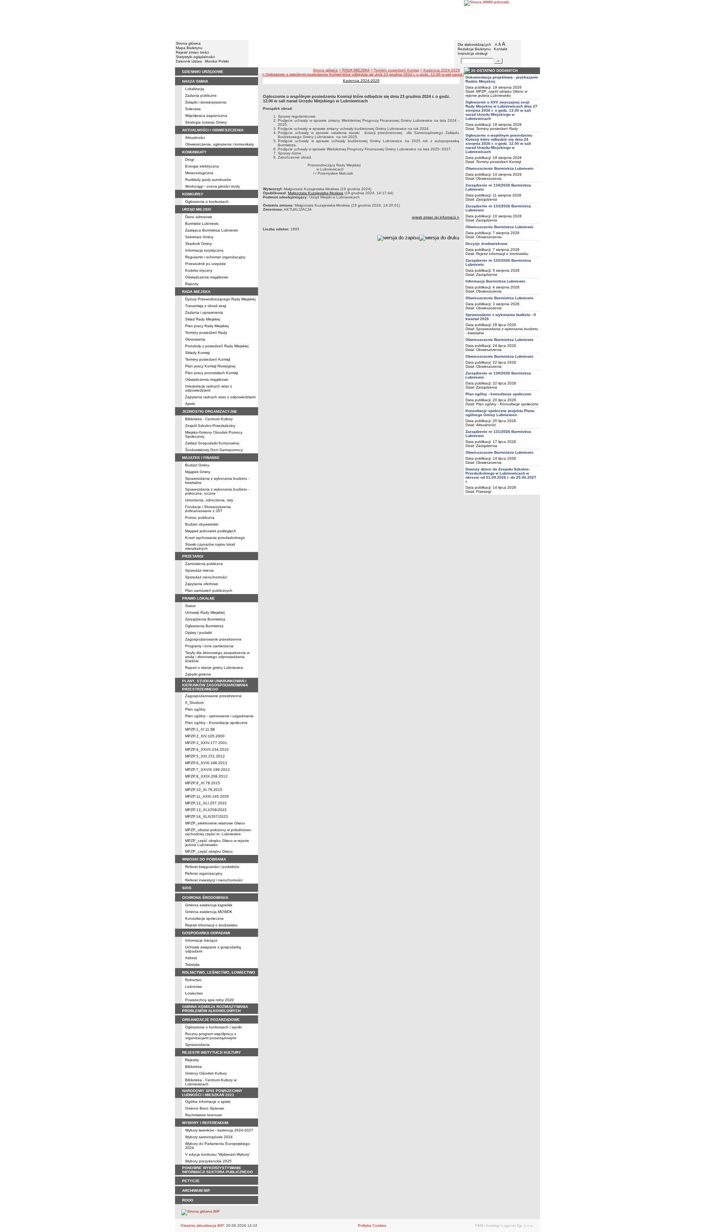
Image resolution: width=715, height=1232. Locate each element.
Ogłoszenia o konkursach (207, 202)
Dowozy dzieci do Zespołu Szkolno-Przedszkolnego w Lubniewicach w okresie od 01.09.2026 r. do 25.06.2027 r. (500, 475)
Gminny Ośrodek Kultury (206, 1073)
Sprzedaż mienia (199, 570)
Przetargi (483, 491)
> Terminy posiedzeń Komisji (395, 70)
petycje (191, 1181)
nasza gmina (195, 81)
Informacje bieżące (201, 940)
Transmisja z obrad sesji (205, 306)
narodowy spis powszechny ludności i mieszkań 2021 (212, 1093)
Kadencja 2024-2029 (361, 81)
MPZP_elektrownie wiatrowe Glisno (215, 823)
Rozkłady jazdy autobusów (208, 180)
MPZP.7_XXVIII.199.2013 (207, 769)
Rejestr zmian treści (192, 52)
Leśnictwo (193, 986)
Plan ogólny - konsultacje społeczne (498, 394)
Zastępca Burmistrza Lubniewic (211, 230)
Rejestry (192, 1060)
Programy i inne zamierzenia (209, 646)
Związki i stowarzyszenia (205, 102)
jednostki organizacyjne (209, 411)
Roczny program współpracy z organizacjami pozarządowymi (210, 1036)
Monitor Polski (217, 61)
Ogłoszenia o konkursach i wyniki (213, 1027)
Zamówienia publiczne (204, 564)
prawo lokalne (198, 598)
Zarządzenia (486, 199)
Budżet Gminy (197, 465)
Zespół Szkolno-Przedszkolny (210, 426)
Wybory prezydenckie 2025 (208, 1161)
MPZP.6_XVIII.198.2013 (206, 763)
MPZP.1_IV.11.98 (200, 729)
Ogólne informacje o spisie (208, 1101)
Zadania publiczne (201, 95)
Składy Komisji (197, 353)
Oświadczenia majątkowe (206, 277)
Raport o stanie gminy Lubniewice (214, 668)
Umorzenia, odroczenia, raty (209, 500)
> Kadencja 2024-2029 (440, 70)
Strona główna (188, 43)
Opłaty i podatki (198, 633)
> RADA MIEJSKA (354, 70)
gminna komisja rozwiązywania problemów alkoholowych (215, 1009)
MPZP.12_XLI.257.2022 (206, 803)
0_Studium (194, 702)
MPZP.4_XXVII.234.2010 (207, 749)
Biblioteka (193, 1067)
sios (186, 888)
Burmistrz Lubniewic (202, 223)
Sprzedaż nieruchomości (206, 577)
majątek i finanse (201, 458)
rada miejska (196, 292)
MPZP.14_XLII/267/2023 (206, 816)
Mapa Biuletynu (189, 48)
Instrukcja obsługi (472, 53)
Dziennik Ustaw (189, 61)
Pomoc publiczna (199, 518)
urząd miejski (196, 209)
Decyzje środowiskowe (486, 244)
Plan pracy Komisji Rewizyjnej (210, 366)
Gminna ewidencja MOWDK (208, 912)
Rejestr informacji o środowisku (211, 925)
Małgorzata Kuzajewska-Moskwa (315, 193)
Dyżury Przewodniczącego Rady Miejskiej (220, 299)
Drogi (189, 159)
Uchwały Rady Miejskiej (205, 612)
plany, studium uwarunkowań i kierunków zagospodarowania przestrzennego (215, 685)
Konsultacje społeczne (204, 918)
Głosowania (195, 339)
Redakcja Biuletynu (474, 49)
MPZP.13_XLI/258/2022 (206, 810)
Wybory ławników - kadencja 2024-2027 (219, 1130)
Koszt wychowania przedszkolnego (215, 538)
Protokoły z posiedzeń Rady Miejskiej (216, 346)
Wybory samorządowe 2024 (209, 1137)
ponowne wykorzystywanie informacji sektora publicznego (217, 1170)
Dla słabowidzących (474, 44)
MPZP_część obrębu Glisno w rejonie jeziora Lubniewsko (217, 843)
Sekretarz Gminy (199, 237)
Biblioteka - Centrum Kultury (209, 419)
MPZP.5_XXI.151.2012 (205, 756)
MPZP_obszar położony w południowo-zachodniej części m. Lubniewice (218, 832)
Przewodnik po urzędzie (205, 264)
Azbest (191, 958)
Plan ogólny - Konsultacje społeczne (216, 723)
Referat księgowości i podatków (212, 867)
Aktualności (195, 137)
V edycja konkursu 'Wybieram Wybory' (217, 1154)
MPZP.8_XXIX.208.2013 (206, 776)
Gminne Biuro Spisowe (204, 1108)
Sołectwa (193, 109)
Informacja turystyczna (204, 250)
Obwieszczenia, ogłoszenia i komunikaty (219, 144)
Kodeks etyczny (198, 270)
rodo (187, 1200)
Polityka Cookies (372, 1225)
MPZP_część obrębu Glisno (209, 851)
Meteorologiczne (199, 173)
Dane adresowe (198, 217)
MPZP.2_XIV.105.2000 (205, 736)
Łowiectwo (194, 993)
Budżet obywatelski (201, 524)
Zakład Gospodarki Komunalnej (212, 443)
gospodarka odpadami (206, 933)
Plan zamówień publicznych (208, 590)
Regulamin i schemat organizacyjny (215, 257)
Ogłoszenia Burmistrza (204, 626)
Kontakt (500, 49)
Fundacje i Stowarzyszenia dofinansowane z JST (208, 509)
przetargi (192, 556)
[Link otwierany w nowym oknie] (502, 19)
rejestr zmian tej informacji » (435, 217)
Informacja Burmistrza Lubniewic (495, 281)
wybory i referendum (205, 1123)
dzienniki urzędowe (202, 72)
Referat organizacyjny (203, 873)
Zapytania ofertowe (201, 584)
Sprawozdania (197, 1045)
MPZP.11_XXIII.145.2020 (207, 796)
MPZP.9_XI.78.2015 (202, 783)
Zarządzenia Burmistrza (205, 619)
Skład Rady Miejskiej (202, 319)
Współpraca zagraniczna (206, 116)
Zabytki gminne (198, 674)
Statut (190, 606)
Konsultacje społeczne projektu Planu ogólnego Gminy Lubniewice (499, 413)
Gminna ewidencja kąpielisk (208, 905)
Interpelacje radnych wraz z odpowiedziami (208, 388)
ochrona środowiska (205, 898)
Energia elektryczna (202, 166)
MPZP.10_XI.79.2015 (203, 790)
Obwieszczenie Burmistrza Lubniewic (499, 168)
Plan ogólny (195, 709)
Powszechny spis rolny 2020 (209, 1000)
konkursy (192, 194)
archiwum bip (196, 1190)
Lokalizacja (194, 89)
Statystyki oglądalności (195, 57)
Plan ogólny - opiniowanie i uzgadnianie (219, 716)
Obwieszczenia (489, 178)
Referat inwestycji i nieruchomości (213, 880)
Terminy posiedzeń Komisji (207, 359)
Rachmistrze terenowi (203, 1115)
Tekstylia (192, 965)
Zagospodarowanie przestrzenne (213, 639)
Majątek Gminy (197, 472)
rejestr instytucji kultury (211, 1052)
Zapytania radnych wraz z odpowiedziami (220, 397)
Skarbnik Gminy (198, 244)
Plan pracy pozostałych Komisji (211, 373)
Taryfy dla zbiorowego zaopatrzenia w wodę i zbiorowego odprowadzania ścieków (217, 657)
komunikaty (194, 152)
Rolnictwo (193, 980)
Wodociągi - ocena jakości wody (212, 186)
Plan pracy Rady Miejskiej (207, 326)
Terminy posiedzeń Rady (206, 333)
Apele (190, 404)
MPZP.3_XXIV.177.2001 (206, 743)
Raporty (191, 284)
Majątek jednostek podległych (210, 531)
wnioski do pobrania (204, 859)
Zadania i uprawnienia (204, 312)
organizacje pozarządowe (211, 1020)
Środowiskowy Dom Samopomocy (214, 450)
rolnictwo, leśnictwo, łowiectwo (218, 972)
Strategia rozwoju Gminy (206, 122)
